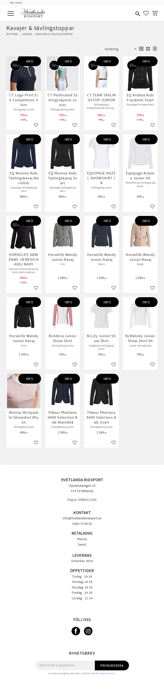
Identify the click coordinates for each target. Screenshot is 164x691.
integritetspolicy (107, 673)
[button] (11, 14)
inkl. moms (16, 2)
